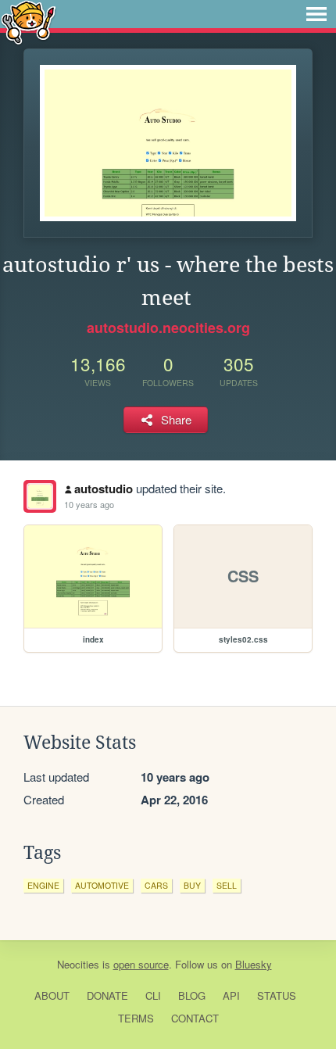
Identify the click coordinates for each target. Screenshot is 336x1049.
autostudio (103, 488)
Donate (107, 995)
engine (43, 885)
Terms (136, 1018)
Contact (195, 1018)
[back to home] (28, 21)
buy (192, 885)
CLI (153, 995)
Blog (192, 995)
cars (156, 885)
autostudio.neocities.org (168, 327)
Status (276, 995)
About (52, 995)
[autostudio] (40, 496)
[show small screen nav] (316, 14)
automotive (102, 885)
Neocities (78, 964)
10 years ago (89, 504)
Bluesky (253, 964)
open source (141, 964)
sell (226, 885)
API (231, 995)
